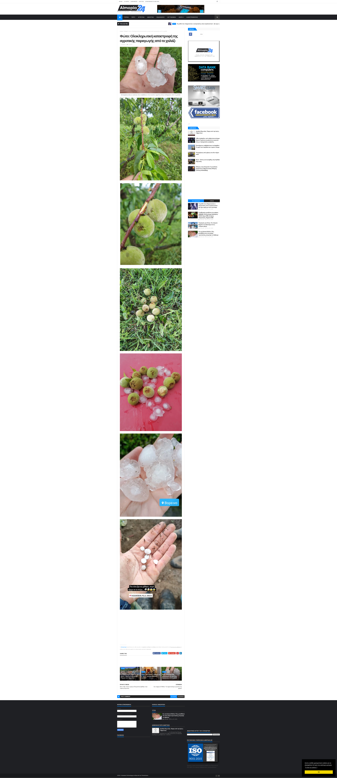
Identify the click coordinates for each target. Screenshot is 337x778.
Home (121, 31)
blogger (173, 696)
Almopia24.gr (123, 647)
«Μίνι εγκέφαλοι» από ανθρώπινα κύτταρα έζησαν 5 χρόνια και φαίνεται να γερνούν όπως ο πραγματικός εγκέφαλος (208, 140)
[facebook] (217, 1)
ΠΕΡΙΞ (133, 17)
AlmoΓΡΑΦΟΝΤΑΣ (192, 17)
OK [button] (319, 772)
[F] (216, 776)
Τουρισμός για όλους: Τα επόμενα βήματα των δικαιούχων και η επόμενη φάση (208, 224)
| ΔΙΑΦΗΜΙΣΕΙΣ (133, 1)
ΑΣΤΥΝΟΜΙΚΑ (171, 17)
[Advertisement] (152, 661)
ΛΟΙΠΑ (181, 17)
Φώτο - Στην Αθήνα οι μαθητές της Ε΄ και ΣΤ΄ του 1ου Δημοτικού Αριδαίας (150, 676)
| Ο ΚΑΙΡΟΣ (126, 1)
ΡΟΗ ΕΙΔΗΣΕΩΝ (196, 200)
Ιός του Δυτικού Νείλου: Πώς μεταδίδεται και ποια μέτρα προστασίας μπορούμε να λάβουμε (208, 233)
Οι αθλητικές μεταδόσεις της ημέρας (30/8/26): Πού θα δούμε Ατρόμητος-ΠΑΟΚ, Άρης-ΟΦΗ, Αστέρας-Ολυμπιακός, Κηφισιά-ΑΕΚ (218, 23)
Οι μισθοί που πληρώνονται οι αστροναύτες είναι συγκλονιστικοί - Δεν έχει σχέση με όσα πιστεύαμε (142, 23)
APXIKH (121, 1)
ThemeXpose (145, 775)
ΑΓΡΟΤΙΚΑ (141, 17)
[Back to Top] (219, 776)
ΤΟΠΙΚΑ (126, 17)
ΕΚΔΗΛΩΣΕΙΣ (161, 17)
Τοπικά (126, 31)
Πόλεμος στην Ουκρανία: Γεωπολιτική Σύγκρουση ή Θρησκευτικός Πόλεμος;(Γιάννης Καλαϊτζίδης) (206, 168)
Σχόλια (212, 200)
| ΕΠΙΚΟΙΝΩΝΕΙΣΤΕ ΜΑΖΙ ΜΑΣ (152, 1)
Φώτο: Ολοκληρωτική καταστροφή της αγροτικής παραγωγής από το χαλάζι (169, 676)
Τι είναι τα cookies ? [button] (311, 767)
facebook (181, 696)
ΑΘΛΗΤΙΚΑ (150, 17)
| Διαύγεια (141, 1)
